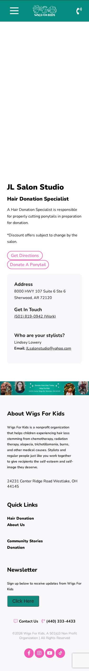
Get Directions (25, 255)
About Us (16, 524)
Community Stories (25, 541)
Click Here (23, 601)
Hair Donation (20, 518)
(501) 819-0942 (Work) (35, 316)
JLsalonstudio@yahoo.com (48, 348)
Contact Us (28, 621)
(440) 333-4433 (60, 621)
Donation (16, 547)
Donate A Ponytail (28, 264)
